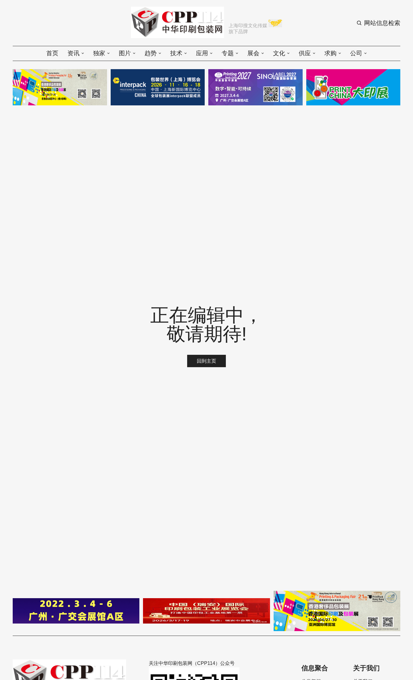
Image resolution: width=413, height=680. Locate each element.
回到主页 (206, 361)
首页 (52, 53)
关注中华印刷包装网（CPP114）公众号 (192, 663)
